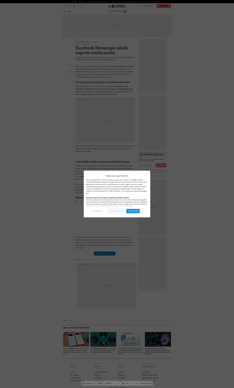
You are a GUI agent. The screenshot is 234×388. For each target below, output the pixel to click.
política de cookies (132, 191)
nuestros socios (113, 180)
